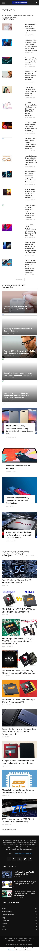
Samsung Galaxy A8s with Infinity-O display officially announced (18, 330)
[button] (36, 2)
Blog (22, 556)
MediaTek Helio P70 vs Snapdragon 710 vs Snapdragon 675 (18, 700)
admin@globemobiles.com (23, 853)
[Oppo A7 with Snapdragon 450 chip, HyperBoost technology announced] (7, 89)
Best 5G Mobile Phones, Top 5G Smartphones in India (16, 581)
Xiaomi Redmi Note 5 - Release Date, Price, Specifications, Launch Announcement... (19, 731)
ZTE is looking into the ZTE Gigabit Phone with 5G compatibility (18, 820)
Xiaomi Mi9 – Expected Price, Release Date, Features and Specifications (17, 500)
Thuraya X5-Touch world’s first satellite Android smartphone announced (31, 75)
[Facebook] (9, 859)
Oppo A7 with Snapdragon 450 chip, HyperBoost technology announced (30, 91)
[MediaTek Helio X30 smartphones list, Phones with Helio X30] (19, 778)
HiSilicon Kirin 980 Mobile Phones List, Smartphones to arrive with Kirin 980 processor (19, 535)
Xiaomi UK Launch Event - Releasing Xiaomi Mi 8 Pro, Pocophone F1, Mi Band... (31, 160)
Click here (11, 950)
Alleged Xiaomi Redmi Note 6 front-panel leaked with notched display (18, 761)
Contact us (11, 941)
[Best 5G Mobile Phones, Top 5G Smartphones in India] (19, 569)
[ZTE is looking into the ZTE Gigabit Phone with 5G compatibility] (19, 808)
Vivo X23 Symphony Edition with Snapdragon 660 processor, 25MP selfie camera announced (31, 109)
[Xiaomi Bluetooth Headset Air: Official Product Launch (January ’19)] (7, 26)
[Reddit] (20, 859)
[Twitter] (25, 859)
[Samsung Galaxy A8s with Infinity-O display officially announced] (7, 60)
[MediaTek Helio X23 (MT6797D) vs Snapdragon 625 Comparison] (19, 598)
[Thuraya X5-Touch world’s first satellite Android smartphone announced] (7, 74)
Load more (19, 279)
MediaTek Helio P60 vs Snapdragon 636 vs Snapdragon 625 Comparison (19, 671)
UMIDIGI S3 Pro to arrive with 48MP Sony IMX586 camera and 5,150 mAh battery (31, 127)
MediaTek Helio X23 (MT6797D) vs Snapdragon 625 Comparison (18, 610)
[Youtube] (30, 859)
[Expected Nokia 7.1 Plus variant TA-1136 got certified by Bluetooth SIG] (7, 191)
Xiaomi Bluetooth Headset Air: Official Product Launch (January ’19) (30, 28)
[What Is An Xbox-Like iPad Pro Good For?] (19, 455)
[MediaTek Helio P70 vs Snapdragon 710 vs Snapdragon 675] (19, 688)
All (17, 556)
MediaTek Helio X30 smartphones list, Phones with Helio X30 (18, 791)
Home (6, 938)
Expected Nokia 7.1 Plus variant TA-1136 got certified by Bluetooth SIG (30, 193)
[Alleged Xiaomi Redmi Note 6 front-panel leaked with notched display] (19, 749)
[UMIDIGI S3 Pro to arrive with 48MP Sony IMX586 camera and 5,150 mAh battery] (7, 125)
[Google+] (14, 859)
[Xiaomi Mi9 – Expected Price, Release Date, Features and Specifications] (19, 490)
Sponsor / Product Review (23, 941)
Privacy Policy (22, 938)
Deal (27, 556)
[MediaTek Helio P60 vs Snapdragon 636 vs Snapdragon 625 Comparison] (19, 659)
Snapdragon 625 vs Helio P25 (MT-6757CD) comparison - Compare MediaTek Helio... (18, 641)
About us (31, 938)
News (10, 938)
